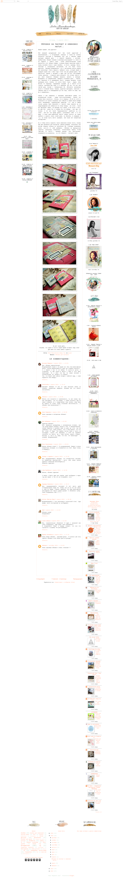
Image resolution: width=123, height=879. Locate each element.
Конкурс (23, 840)
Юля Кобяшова (46, 421)
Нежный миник (98, 776)
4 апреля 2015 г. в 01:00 (59, 412)
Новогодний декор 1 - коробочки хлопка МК (98, 628)
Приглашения (24, 849)
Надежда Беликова (47, 484)
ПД (40, 845)
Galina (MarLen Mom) (48, 499)
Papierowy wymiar (94, 551)
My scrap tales (94, 637)
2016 (52, 833)
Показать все (99, 812)
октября (54, 842)
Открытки (25, 846)
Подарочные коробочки (27, 847)
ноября (54, 840)
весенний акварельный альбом (98, 689)
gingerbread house (94, 686)
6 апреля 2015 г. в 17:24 (61, 534)
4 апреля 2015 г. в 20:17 (61, 484)
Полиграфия (40, 847)
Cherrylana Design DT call (98, 727)
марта (54, 863)
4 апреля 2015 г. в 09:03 (60, 444)
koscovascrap (94, 749)
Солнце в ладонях (47, 456)
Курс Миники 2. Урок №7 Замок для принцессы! (98, 617)
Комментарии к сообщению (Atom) (65, 582)
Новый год (37, 843)
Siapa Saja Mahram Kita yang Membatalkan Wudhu (98, 716)
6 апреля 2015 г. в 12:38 (58, 521)
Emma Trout (94, 563)
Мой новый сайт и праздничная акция (98, 792)
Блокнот (41, 834)
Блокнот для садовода (98, 764)
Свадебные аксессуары (38, 850)
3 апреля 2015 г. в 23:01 (60, 363)
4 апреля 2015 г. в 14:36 (59, 470)
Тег (37, 852)
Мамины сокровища (32, 842)
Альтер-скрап (25, 834)
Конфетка (32, 840)
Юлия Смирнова (46, 412)
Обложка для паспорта (62, 354)
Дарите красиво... (94, 600)
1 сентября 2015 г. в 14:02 (55, 545)
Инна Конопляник (47, 444)
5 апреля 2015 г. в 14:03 (52, 510)
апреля (54, 857)
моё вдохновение (94, 575)
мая (53, 854)
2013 (52, 871)
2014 (52, 868)
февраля (54, 865)
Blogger (72, 875)
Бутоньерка (33, 836)
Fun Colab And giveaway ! (98, 703)
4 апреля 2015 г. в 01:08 (58, 421)
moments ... (98, 553)
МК (21, 842)
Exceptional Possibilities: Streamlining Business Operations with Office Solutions (94, 505)
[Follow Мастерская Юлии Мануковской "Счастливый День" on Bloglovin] (94, 115)
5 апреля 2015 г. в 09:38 (63, 499)
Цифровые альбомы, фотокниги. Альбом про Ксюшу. (98, 665)
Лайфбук (42, 840)
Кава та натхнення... (94, 724)
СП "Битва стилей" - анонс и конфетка (98, 652)
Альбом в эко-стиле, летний (98, 640)
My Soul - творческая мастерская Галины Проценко (94, 787)
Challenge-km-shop (94, 649)
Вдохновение (94, 613)
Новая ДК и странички (98, 603)
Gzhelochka (45, 384)
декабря (54, 837)
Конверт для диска (40, 839)
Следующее (40, 579)
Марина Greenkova (47, 534)
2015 (52, 835)
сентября (55, 845)
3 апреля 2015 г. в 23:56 (55, 397)
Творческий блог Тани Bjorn (94, 674)
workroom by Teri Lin (94, 800)
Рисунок (44, 848)
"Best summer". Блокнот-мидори (98, 542)
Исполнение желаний (94, 661)
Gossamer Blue (94, 501)
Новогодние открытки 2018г (98, 591)
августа (54, 847)
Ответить (45, 379)
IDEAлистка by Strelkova (94, 588)
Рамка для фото (36, 848)
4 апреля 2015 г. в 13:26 (61, 456)
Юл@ (43, 510)
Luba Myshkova (46, 470)
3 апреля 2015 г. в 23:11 (57, 384)
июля (53, 849)
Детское (23, 837)
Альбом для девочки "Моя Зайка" (98, 741)
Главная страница (59, 579)
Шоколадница (26, 853)
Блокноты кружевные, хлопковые (98, 752)
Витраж (41, 836)
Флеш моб (43, 852)
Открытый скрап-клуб (94, 625)
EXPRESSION (94, 774)
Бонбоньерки (23, 836)
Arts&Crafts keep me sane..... (94, 699)
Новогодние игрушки (98, 802)
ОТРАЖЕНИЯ (94, 712)
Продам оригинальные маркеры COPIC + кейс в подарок (98, 679)
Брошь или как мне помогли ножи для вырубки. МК (98, 580)
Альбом (23, 833)
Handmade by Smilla (94, 762)
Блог (34, 834)
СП (24, 850)
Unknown (44, 397)
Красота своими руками (94, 538)
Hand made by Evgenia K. (94, 737)
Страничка (28, 852)
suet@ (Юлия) (46, 521)
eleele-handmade (94, 512)
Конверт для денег (26, 839)
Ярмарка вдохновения (94, 525)
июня (53, 852)
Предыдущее (77, 579)
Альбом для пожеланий (37, 833)
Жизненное (37, 837)
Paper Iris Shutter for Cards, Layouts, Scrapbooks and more (98, 530)
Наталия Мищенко (47, 363)
